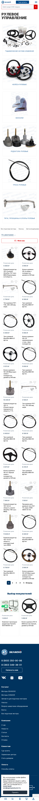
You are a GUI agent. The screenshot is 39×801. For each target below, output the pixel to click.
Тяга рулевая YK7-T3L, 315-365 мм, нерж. (28, 405)
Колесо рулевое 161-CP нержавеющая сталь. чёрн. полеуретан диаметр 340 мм (28, 341)
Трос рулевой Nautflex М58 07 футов (28, 304)
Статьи (4, 732)
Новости (4, 729)
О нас (3, 725)
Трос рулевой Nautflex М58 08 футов (28, 372)
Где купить (22, 2)
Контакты (5, 736)
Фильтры (21, 241)
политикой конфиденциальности (12, 787)
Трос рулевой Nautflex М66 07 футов (9, 338)
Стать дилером (7, 758)
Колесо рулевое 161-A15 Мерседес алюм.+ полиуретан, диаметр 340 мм (10, 373)
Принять (15, 792)
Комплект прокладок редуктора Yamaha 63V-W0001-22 (9, 623)
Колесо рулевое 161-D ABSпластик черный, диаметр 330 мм (29, 623)
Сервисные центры (8, 754)
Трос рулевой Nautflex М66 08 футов (9, 439)
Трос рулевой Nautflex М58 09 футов (28, 472)
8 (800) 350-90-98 (11, 660)
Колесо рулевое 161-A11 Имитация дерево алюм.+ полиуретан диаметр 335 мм (28, 574)
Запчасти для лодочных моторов (14, 699)
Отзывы (4, 740)
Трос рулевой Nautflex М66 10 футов (9, 573)
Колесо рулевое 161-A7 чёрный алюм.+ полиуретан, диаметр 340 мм (10, 474)
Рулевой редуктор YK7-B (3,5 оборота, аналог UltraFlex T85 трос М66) (10, 507)
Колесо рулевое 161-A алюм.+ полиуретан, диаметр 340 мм (28, 272)
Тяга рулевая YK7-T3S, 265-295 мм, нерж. (10, 304)
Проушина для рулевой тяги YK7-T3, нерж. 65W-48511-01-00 (28, 507)
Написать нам (12, 670)
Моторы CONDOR (8, 695)
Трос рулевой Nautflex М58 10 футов (27, 539)
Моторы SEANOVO (8, 691)
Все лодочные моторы (8, 229)
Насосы (21, 229)
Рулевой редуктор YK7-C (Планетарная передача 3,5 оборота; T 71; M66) (10, 408)
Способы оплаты (7, 769)
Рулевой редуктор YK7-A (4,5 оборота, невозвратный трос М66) (10, 541)
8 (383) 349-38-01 (11, 664)
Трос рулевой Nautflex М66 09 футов (28, 439)
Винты (3, 710)
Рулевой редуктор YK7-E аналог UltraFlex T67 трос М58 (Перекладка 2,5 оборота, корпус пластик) (10, 274)
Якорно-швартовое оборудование (14, 706)
